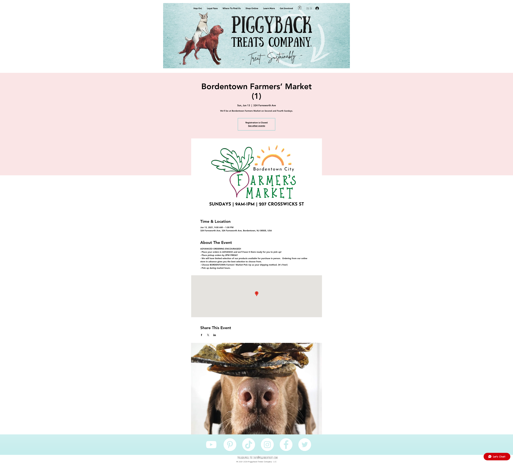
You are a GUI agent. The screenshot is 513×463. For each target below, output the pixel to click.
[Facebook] (286, 444)
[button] (197, 8)
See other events (256, 126)
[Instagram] (267, 444)
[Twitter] (304, 444)
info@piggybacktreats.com (265, 458)
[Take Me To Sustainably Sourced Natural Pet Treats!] (203, 44)
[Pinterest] (230, 444)
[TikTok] (248, 444)
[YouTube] (211, 444)
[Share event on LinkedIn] (214, 335)
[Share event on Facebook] (201, 335)
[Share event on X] (208, 335)
